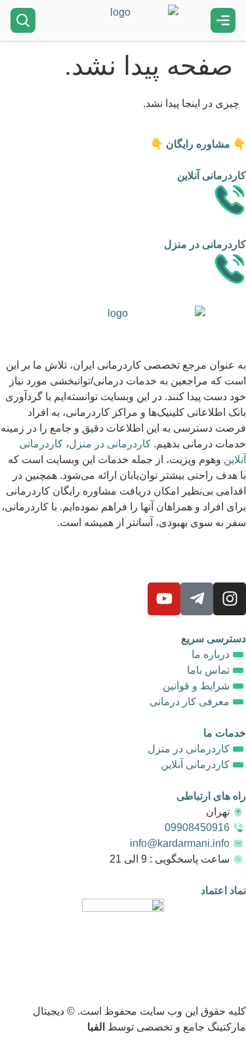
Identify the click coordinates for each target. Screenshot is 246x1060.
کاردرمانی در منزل (110, 443)
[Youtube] (164, 598)
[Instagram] (229, 598)
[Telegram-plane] (196, 598)
